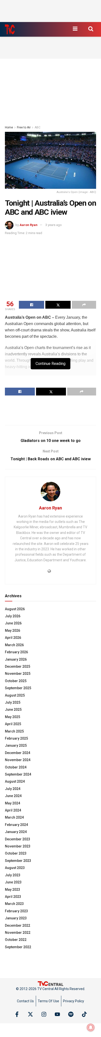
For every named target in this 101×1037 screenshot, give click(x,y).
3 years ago (53, 225)
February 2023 (16, 911)
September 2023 (18, 861)
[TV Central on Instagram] (43, 1014)
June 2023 (13, 882)
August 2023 (15, 868)
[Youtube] (57, 1014)
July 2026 (12, 616)
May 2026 (12, 630)
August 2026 (15, 609)
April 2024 (13, 810)
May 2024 (12, 803)
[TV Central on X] (30, 1014)
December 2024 (17, 753)
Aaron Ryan (29, 225)
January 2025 (16, 745)
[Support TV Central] (50, 983)
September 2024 (18, 774)
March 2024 (14, 817)
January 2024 (16, 832)
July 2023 (12, 875)
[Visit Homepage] (10, 29)
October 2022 (15, 940)
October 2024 (15, 767)
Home (9, 127)
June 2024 (13, 796)
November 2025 (17, 674)
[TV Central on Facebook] (17, 1014)
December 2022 (17, 925)
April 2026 (13, 638)
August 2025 (15, 695)
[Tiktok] (84, 1014)
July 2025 (12, 702)
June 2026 (13, 623)
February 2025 (16, 738)
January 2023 (16, 918)
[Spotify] (70, 1014)
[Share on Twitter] (58, 305)
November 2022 (17, 933)
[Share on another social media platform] (84, 305)
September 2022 (18, 947)
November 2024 (17, 760)
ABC (37, 127)
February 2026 (16, 652)
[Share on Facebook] (31, 305)
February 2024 (16, 825)
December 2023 (17, 839)
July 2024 (12, 789)
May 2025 (12, 717)
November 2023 (17, 846)
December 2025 (17, 666)
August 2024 (15, 781)
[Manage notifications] (91, 1027)
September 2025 (18, 688)
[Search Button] (90, 28)
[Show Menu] (75, 28)
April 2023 (13, 897)
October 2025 (15, 681)
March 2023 (14, 904)
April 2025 (13, 724)
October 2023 (15, 853)
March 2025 (14, 731)
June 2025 (13, 709)
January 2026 (16, 659)
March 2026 (14, 645)
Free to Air (24, 127)
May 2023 (12, 889)
